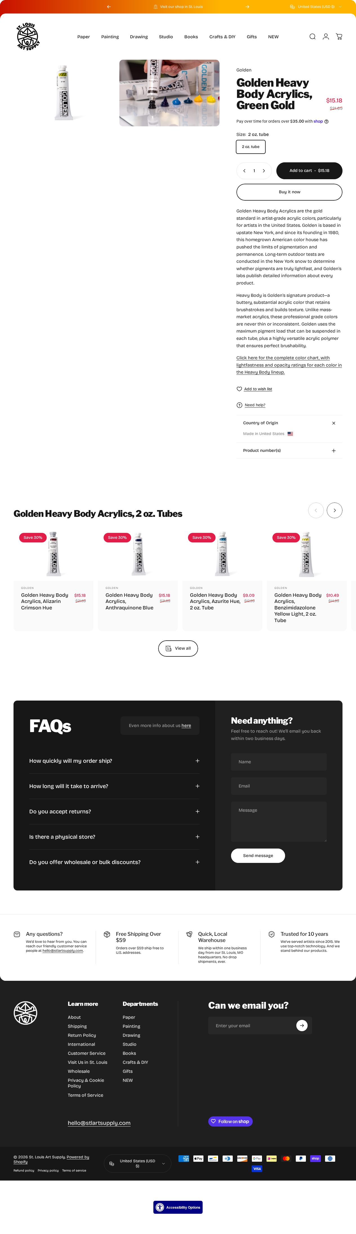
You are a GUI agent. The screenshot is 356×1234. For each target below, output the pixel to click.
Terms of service (74, 1170)
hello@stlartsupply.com (62, 950)
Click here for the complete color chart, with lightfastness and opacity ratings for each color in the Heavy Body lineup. (289, 365)
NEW (128, 1080)
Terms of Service (85, 1095)
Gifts (128, 1071)
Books (129, 1053)
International (81, 1044)
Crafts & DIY (135, 1062)
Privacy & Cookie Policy (86, 1083)
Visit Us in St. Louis (87, 1062)
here (186, 725)
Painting (131, 1026)
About (74, 1017)
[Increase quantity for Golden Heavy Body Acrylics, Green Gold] (265, 171)
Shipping (77, 1026)
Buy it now (289, 191)
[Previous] (109, 7)
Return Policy (82, 1035)
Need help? (255, 405)
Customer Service (87, 1053)
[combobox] (316, 7)
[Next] (247, 7)
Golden (244, 70)
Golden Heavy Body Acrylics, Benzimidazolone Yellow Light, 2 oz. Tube (298, 607)
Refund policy (24, 1170)
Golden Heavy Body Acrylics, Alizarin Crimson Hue (44, 601)
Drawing (131, 1035)
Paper (129, 1017)
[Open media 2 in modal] (169, 93)
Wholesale (79, 1071)
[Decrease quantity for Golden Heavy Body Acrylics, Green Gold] (243, 171)
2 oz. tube (250, 146)
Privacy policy (48, 1170)
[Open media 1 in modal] (64, 93)
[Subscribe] (302, 1025)
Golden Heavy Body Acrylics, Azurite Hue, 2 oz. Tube (215, 601)
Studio (129, 1044)
